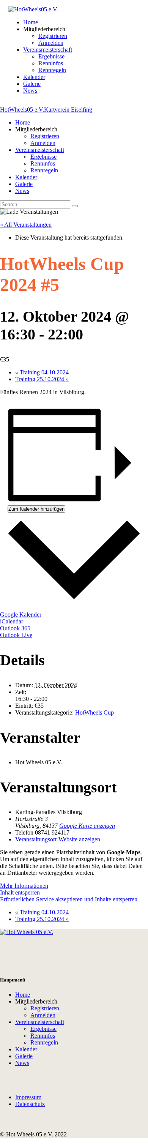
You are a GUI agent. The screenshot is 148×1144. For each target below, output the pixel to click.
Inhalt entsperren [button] (20, 892)
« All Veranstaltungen (26, 224)
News (22, 1063)
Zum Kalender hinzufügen (36, 509)
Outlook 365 (15, 628)
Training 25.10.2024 (42, 379)
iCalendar (11, 621)
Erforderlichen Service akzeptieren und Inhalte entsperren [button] (68, 899)
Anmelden (42, 1015)
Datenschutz (30, 1104)
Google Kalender (20, 614)
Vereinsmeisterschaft (39, 1022)
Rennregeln (44, 1042)
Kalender (26, 1049)
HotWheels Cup (94, 712)
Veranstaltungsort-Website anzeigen (57, 839)
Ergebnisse (43, 1029)
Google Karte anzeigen (87, 825)
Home (22, 994)
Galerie (24, 1056)
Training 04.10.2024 (42, 372)
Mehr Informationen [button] (24, 885)
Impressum (28, 1097)
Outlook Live (16, 635)
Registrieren (44, 1008)
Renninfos (42, 1035)
